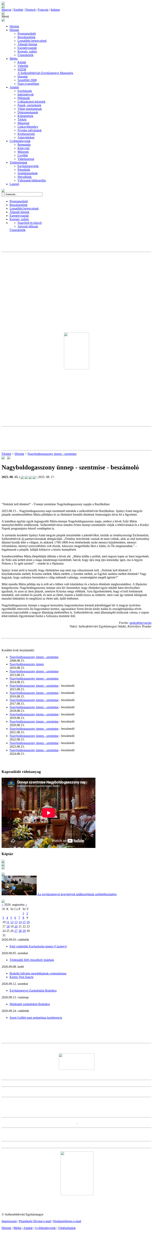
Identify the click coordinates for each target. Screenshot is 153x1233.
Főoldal (6, 454)
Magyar (6, 9)
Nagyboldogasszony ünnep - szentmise (51, 454)
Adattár (14, 87)
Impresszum (9, 1221)
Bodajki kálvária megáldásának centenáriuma (38, 973)
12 (12, 922)
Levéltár (23, 155)
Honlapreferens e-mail (67, 1221)
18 (8, 926)
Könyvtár (23, 148)
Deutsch (30, 9)
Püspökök (24, 169)
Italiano (55, 9)
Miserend (23, 123)
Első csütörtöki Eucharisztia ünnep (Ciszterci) (38, 946)
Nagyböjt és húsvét (30, 222)
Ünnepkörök (25, 55)
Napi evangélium (28, 83)
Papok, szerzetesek (29, 105)
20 (16, 926)
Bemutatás (24, 144)
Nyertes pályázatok (30, 130)
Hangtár (23, 76)
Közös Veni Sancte (21, 977)
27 (16, 931)
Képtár (22, 62)
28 (20, 931)
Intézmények (26, 94)
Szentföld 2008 (27, 80)
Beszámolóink (26, 37)
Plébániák (24, 98)
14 (20, 922)
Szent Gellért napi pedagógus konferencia (36, 1017)
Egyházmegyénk (28, 166)
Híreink (14, 26)
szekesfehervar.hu (140, 622)
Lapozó (14, 184)
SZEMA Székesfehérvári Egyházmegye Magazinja (45, 71)
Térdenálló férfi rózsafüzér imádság (32, 960)
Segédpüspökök (28, 173)
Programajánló (27, 33)
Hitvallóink (25, 177)
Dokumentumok (28, 112)
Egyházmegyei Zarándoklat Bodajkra (33, 990)
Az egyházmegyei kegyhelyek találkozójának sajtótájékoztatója (77, 894)
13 (16, 922)
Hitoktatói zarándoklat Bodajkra (30, 1004)
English (18, 9)
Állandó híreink (27, 44)
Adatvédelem (26, 137)
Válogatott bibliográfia (32, 180)
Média (14, 58)
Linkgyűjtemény (28, 126)
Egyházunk (25, 91)
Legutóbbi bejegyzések (32, 40)
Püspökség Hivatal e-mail (35, 1221)
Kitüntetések (25, 116)
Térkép (22, 119)
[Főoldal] (3, 7)
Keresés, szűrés (27, 51)
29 (24, 931)
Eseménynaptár (27, 48)
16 (28, 922)
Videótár (23, 65)
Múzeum (23, 151)
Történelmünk (18, 162)
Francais (43, 9)
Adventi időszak (28, 226)
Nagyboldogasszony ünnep (27, 664)
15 (24, 922)
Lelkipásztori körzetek (31, 101)
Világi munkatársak (30, 108)
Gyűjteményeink (20, 141)
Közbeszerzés (26, 134)
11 (7, 922)
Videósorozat (26, 159)
